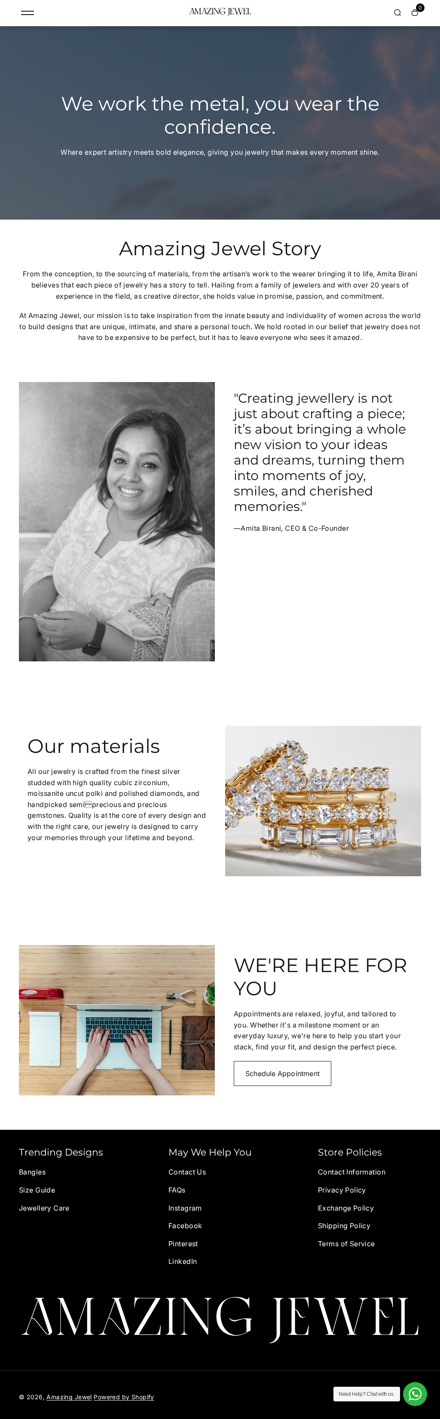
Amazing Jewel (69, 1397)
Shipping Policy (344, 1225)
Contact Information (351, 1172)
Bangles (32, 1172)
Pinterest (183, 1243)
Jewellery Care (44, 1208)
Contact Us (187, 1172)
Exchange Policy (346, 1208)
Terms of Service (346, 1243)
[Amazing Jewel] (220, 13)
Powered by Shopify (124, 1397)
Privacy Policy (342, 1190)
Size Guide (37, 1190)
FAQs (177, 1190)
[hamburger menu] (27, 13)
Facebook (185, 1225)
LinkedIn (182, 1261)
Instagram (185, 1208)
